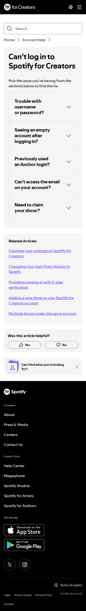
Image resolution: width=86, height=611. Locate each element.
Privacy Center (23, 595)
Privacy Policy (43, 595)
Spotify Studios (17, 485)
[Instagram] (25, 564)
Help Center (14, 465)
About (9, 414)
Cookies (9, 604)
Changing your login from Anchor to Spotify (39, 269)
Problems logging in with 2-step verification (36, 284)
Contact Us (13, 444)
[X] (9, 564)
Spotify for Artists (19, 495)
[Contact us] (75, 366)
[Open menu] (79, 7)
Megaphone (14, 475)
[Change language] (71, 7)
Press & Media (16, 424)
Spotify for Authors (20, 505)
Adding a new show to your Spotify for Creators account (41, 300)
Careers (10, 434)
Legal (7, 595)
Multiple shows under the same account (42, 313)
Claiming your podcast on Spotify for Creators (40, 253)
